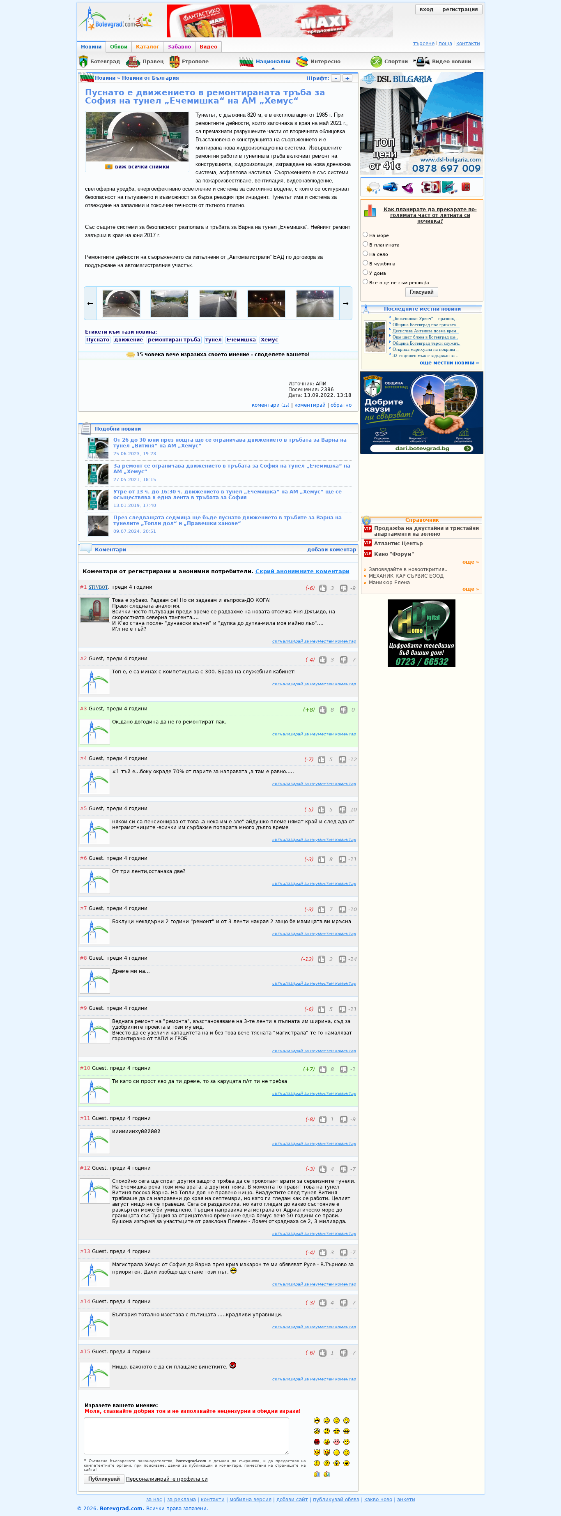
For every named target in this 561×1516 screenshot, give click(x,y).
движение (128, 340)
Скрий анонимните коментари (302, 571)
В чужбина (382, 264)
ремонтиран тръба (174, 340)
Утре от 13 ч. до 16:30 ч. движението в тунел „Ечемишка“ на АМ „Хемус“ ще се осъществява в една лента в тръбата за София (227, 494)
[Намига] (346, 1452)
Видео (208, 47)
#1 (83, 587)
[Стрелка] (346, 1463)
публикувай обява (336, 1499)
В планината (384, 245)
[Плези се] (327, 1442)
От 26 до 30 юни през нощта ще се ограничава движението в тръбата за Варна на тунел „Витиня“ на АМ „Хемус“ (230, 443)
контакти (468, 43)
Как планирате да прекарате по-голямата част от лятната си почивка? (430, 215)
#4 (83, 758)
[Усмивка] (327, 1420)
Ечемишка (241, 340)
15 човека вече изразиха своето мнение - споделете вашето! (222, 354)
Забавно (179, 47)
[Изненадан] (346, 1420)
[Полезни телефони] (470, 188)
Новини (91, 47)
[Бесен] (317, 1442)
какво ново (378, 1499)
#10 (85, 1068)
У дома (377, 273)
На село (378, 254)
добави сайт (292, 1499)
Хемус (269, 340)
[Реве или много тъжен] (346, 1442)
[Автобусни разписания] (391, 188)
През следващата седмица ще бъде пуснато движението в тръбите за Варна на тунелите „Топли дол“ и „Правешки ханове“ (227, 520)
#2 (83, 658)
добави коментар (331, 550)
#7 (83, 908)
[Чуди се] (336, 1452)
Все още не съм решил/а (399, 283)
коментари (271, 405)
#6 (83, 858)
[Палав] (327, 1452)
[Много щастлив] (317, 1420)
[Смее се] (346, 1431)
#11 (85, 1118)
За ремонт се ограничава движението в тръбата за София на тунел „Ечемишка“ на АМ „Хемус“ (231, 469)
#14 (85, 1301)
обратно (341, 405)
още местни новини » (449, 363)
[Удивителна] (317, 1463)
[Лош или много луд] (317, 1452)
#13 (85, 1251)
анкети (406, 1499)
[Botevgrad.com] (317, 1474)
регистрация (460, 9)
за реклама (181, 1499)
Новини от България (150, 78)
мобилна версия (250, 1499)
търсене (424, 43)
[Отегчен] (336, 1442)
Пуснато (97, 340)
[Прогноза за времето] (373, 188)
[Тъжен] (336, 1420)
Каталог (147, 47)
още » (470, 562)
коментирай (310, 405)
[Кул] (336, 1431)
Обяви (118, 47)
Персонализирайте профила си (167, 1479)
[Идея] (336, 1463)
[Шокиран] (317, 1431)
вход (427, 9)
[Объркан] (327, 1431)
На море (379, 235)
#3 (83, 709)
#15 (85, 1352)
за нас (154, 1499)
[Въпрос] (327, 1463)
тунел (213, 340)
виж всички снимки (142, 167)
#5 (83, 808)
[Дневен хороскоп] (409, 188)
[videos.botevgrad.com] (327, 1474)
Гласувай (422, 292)
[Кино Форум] (439, 187)
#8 (83, 958)
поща (445, 43)
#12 (85, 1168)
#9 (83, 1008)
